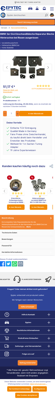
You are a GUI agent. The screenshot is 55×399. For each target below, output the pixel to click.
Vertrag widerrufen (27, 363)
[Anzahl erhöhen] (17, 113)
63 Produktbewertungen (42, 89)
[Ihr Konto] (36, 8)
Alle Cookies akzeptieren (27, 395)
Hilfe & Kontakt (27, 307)
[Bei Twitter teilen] (8, 264)
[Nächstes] (48, 67)
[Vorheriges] (6, 67)
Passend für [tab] (7, 246)
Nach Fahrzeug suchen (27, 22)
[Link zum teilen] (51, 166)
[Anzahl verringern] (5, 113)
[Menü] (51, 8)
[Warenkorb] (44, 8)
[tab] (27, 222)
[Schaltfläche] (4, 191)
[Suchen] (46, 15)
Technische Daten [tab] (9, 233)
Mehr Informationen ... (38, 384)
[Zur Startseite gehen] (9, 8)
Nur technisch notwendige (19, 389)
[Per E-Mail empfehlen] (20, 264)
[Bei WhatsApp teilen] (14, 264)
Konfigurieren (39, 389)
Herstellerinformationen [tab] (12, 252)
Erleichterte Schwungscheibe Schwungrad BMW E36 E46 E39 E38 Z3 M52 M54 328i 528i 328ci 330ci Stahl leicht (16, 200)
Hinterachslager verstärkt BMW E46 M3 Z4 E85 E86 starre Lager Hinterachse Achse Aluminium (38, 200)
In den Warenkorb (35, 113)
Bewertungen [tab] (7, 239)
